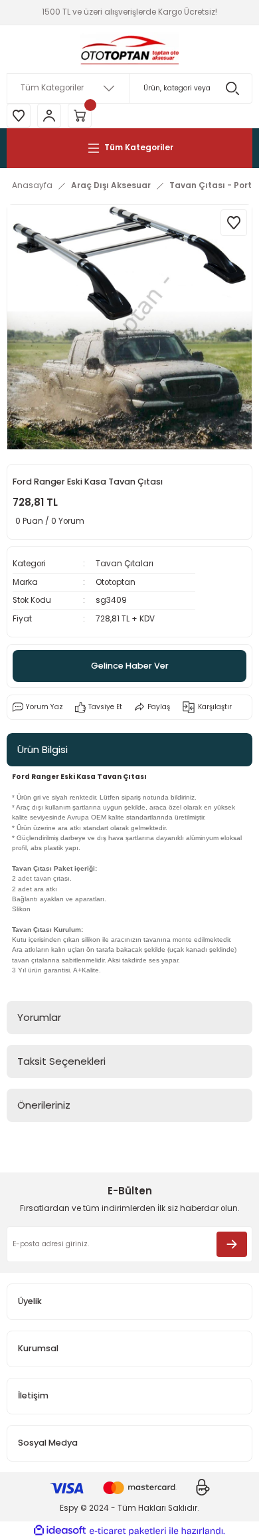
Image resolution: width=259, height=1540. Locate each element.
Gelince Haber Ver (130, 665)
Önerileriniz (43, 1105)
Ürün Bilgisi (42, 749)
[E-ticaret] (128, 1531)
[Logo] (129, 49)
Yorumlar (39, 1017)
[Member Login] (49, 116)
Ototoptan (115, 582)
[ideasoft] (59, 1531)
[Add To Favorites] (233, 222)
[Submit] (231, 1244)
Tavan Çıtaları (124, 563)
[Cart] (80, 116)
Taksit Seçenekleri (61, 1061)
